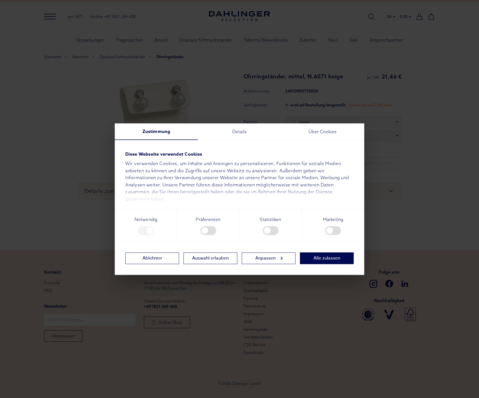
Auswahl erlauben (210, 258)
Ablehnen (152, 258)
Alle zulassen (327, 258)
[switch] (208, 230)
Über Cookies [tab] (323, 131)
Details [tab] (239, 131)
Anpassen (265, 258)
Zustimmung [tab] (156, 131)
